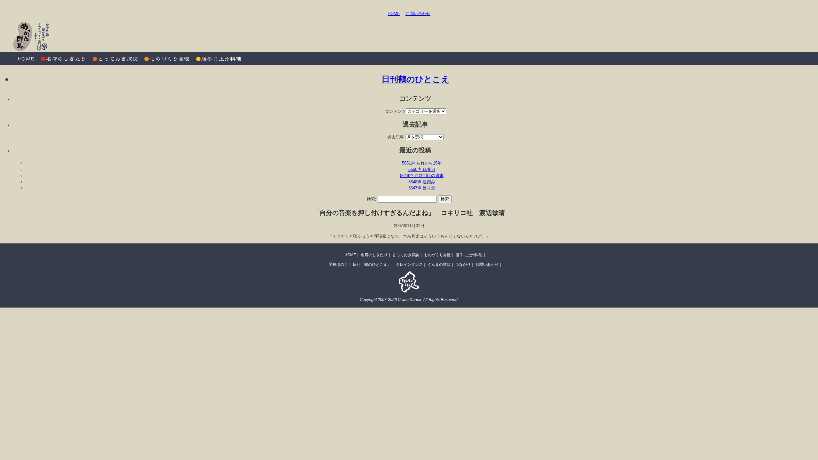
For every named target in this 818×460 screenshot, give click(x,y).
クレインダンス (409, 264)
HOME (394, 13)
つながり (463, 264)
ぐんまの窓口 (439, 264)
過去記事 (395, 137)
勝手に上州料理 (217, 58)
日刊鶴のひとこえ (416, 79)
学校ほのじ (338, 264)
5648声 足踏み (421, 182)
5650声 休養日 (421, 169)
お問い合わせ (417, 13)
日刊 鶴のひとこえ (783, 36)
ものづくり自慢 (166, 58)
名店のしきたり (63, 58)
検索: (371, 199)
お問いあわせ (486, 264)
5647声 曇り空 (421, 188)
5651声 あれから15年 (422, 163)
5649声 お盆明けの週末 (422, 175)
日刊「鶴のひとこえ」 (372, 264)
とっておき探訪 (115, 58)
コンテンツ (395, 111)
